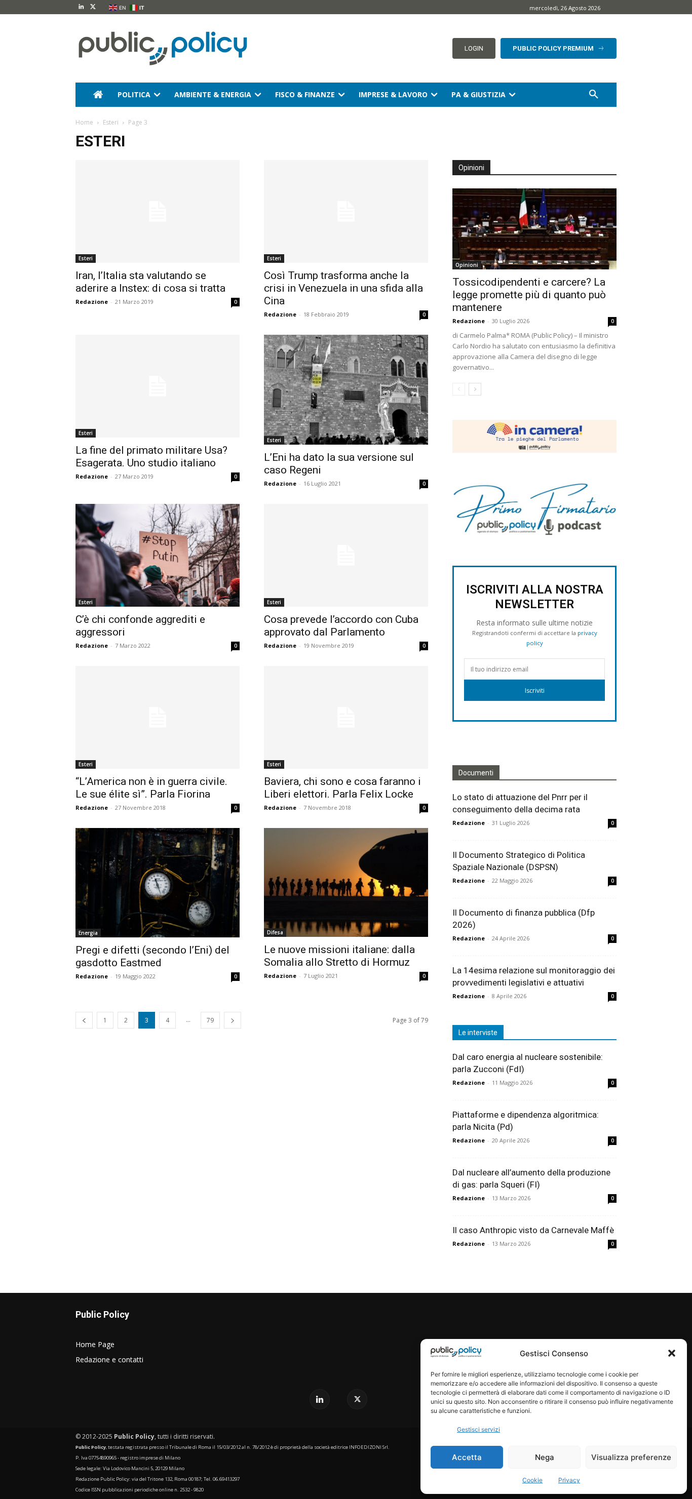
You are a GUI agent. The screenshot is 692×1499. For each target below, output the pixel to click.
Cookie (532, 1480)
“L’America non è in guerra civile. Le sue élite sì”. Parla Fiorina (151, 787)
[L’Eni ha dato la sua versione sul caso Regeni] (346, 390)
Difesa (275, 932)
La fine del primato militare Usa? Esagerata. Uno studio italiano (151, 456)
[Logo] (160, 48)
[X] (93, 7)
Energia (88, 932)
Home (84, 122)
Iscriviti (535, 690)
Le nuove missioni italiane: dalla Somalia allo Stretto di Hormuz (339, 955)
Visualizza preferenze (631, 1457)
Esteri (111, 122)
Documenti (475, 773)
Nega (544, 1457)
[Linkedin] (81, 7)
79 (210, 1020)
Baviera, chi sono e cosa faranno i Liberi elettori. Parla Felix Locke (342, 787)
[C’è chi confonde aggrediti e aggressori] (157, 555)
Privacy (569, 1480)
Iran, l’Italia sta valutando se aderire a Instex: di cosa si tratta (150, 281)
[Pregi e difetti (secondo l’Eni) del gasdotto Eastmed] (157, 882)
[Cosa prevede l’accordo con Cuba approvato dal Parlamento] (346, 555)
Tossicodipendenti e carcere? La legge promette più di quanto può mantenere (529, 294)
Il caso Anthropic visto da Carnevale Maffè (533, 1230)
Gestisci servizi (478, 1429)
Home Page (94, 1344)
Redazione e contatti (109, 1359)
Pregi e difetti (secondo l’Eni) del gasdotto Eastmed (152, 956)
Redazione (91, 301)
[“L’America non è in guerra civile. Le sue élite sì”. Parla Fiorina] (157, 717)
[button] (672, 1353)
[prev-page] (84, 1020)
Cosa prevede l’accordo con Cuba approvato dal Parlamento (341, 625)
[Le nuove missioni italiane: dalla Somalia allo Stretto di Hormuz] (346, 882)
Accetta (467, 1457)
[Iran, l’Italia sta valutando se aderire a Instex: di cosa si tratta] (157, 211)
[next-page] (232, 1020)
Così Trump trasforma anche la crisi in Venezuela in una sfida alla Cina (343, 288)
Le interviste (477, 1033)
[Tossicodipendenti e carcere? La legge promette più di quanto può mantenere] (534, 228)
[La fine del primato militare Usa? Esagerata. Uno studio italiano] (157, 386)
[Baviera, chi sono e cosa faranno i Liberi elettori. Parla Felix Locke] (346, 717)
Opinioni (466, 264)
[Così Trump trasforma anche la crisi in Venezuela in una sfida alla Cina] (346, 211)
